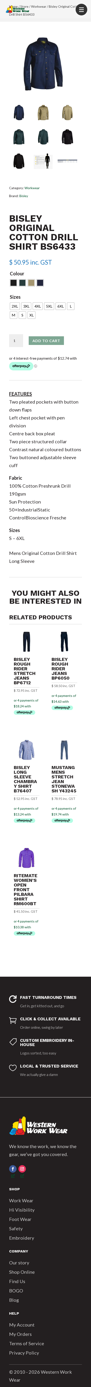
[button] (81, 9)
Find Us (17, 1281)
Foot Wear (20, 1219)
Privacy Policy (24, 1352)
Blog (14, 1300)
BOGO (16, 1290)
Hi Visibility (22, 1210)
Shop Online (22, 1272)
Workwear (32, 188)
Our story (19, 1262)
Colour (17, 273)
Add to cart (46, 340)
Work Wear (21, 1200)
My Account (22, 1324)
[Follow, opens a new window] (13, 1169)
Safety (16, 1228)
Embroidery (21, 1238)
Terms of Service (26, 1343)
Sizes (15, 297)
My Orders (20, 1334)
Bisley (23, 196)
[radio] (13, 282)
